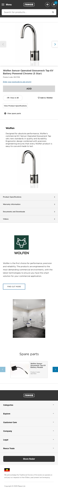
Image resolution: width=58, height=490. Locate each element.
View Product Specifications (15, 106)
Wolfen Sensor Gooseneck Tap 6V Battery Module (38, 365)
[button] (55, 44)
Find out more (14, 287)
